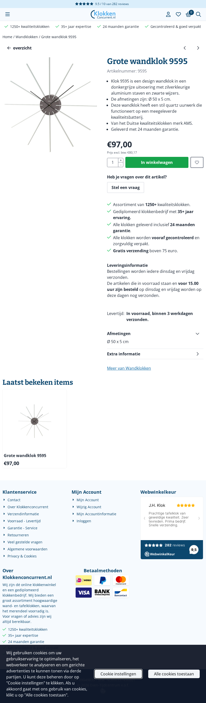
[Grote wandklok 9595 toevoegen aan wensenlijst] (196, 162)
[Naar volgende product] (197, 47)
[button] (8, 14)
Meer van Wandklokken (129, 368)
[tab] (155, 334)
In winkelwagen (157, 162)
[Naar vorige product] (184, 47)
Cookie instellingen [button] (118, 674)
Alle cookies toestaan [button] (174, 674)
